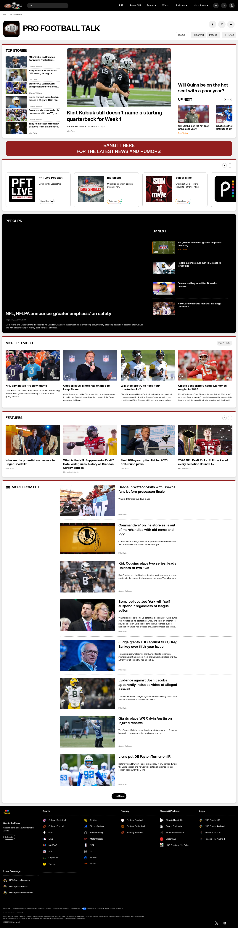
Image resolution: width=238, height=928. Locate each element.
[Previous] (225, 99)
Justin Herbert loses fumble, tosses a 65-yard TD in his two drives (44, 99)
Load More (119, 796)
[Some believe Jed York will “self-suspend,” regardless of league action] (87, 615)
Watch (165, 5)
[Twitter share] (222, 24)
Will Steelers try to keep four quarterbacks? (140, 387)
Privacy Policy (76, 908)
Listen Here (45, 201)
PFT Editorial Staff (185, 469)
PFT (121, 5)
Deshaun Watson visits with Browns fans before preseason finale (146, 489)
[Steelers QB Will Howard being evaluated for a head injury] (16, 88)
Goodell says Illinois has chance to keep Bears (86, 387)
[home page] (13, 5)
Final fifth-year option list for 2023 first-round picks (144, 462)
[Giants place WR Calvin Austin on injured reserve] (87, 731)
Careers (15, 908)
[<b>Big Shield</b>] (91, 189)
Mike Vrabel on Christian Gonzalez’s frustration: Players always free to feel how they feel (43, 59)
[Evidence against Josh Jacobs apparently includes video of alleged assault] (87, 693)
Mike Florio (71, 131)
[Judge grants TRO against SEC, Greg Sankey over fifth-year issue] (87, 655)
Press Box (56, 908)
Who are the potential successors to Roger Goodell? (30, 462)
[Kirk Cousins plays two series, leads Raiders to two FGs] (87, 576)
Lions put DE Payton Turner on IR (144, 756)
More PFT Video (224, 343)
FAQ (35, 908)
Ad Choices (65, 908)
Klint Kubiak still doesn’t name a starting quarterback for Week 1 (114, 116)
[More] (216, 5)
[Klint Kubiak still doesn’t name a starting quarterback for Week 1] (119, 77)
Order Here (181, 201)
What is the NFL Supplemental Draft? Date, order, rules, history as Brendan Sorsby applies (88, 464)
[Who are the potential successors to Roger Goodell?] (33, 440)
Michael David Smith (71, 472)
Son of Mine (184, 178)
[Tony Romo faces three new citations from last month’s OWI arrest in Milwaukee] (16, 128)
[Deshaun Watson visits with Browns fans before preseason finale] (87, 500)
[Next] (230, 99)
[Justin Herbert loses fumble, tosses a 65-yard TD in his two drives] (16, 102)
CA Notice (105, 908)
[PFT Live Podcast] (22, 189)
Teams (181, 34)
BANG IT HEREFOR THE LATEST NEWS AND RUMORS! (119, 148)
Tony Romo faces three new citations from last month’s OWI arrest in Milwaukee (44, 125)
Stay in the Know (11, 823)
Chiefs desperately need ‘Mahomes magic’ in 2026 (202, 387)
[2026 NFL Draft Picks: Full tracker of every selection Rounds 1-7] (205, 440)
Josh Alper (122, 784)
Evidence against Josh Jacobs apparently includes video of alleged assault (147, 684)
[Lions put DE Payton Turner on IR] (87, 770)
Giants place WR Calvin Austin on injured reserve (145, 720)
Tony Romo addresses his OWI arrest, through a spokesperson (43, 72)
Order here (113, 201)
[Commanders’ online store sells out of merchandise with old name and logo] (87, 538)
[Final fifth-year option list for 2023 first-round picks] (148, 440)
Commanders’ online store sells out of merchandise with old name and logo (146, 529)
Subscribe (9, 837)
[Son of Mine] (159, 189)
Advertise (6, 908)
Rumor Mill (135, 5)
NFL (4, 15)
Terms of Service (117, 908)
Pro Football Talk (16, 15)
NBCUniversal (18, 913)
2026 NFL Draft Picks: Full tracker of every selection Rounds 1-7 (203, 462)
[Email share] (231, 24)
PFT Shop (229, 34)
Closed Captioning (26, 908)
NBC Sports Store (44, 908)
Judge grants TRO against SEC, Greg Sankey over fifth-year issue (147, 644)
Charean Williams (35, 67)
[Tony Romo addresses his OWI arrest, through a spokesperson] (16, 75)
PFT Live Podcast (50, 178)
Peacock (213, 34)
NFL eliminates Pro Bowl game (26, 386)
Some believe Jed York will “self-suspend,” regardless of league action (144, 606)
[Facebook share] (212, 24)
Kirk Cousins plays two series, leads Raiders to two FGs (147, 565)
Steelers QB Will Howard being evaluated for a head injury (43, 85)
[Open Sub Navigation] (156, 5)
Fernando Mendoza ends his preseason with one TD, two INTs (44, 112)
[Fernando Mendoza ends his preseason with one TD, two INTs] (16, 115)
